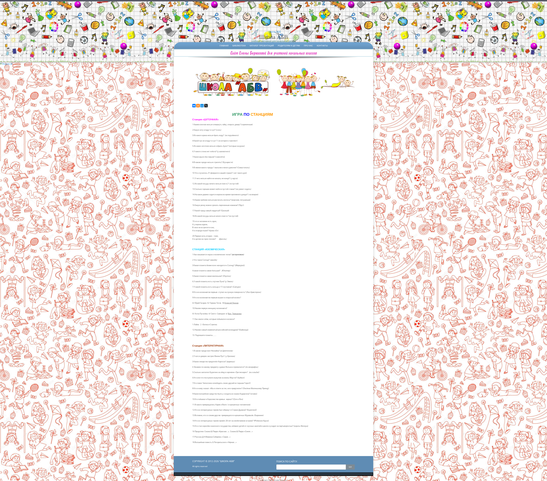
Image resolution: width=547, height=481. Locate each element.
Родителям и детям (289, 45)
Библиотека (239, 45)
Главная (224, 45)
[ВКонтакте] (194, 105)
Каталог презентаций (262, 45)
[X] (206, 105)
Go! (350, 467)
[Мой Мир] (202, 105)
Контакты (322, 45)
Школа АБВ (273, 37)
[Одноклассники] (198, 105)
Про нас (308, 45)
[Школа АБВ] (273, 32)
